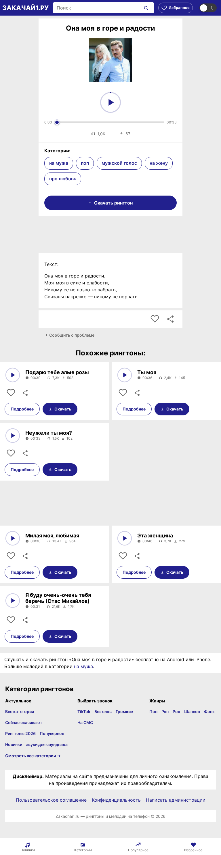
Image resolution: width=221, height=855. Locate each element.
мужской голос (119, 163)
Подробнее (22, 408)
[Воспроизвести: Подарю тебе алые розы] (13, 375)
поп (85, 163)
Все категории (19, 711)
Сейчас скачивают (23, 722)
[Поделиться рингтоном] (170, 319)
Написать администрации (175, 800)
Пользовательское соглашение (51, 800)
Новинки (13, 744)
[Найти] (144, 7)
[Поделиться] (24, 393)
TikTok (83, 711)
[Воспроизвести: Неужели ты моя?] (13, 435)
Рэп (165, 711)
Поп (153, 711)
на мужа (58, 163)
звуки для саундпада (47, 744)
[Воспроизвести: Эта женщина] (125, 538)
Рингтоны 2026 (20, 733)
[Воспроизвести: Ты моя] (125, 375)
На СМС (85, 722)
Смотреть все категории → (33, 755)
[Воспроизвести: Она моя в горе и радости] (110, 102)
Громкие (124, 711)
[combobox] (97, 7)
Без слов (103, 711)
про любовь (62, 178)
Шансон (192, 711)
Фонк (209, 711)
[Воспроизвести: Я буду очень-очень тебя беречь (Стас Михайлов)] (13, 600)
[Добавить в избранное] (154, 319)
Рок (176, 711)
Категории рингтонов (39, 689)
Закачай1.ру (25, 8)
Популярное (52, 733)
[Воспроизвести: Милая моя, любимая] (13, 538)
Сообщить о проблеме (71, 335)
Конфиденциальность (116, 800)
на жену (159, 163)
